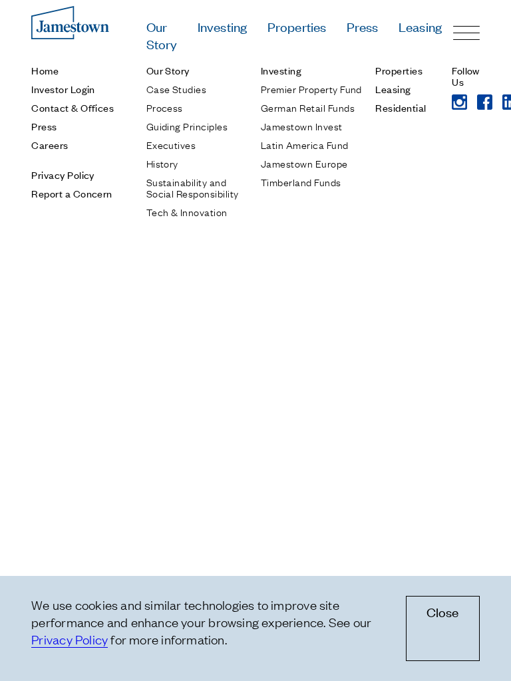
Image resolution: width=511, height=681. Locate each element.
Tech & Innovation (187, 211)
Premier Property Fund (311, 88)
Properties (297, 26)
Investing (223, 26)
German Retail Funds (308, 107)
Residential (400, 107)
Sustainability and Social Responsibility (192, 187)
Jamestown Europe (304, 163)
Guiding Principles (187, 125)
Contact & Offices (72, 107)
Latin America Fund (305, 144)
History (162, 163)
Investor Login (63, 89)
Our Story (162, 35)
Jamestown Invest (302, 125)
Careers (49, 145)
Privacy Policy (62, 175)
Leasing (420, 26)
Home (45, 70)
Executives (171, 144)
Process (164, 107)
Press (363, 26)
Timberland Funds (301, 181)
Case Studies (176, 88)
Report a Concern (71, 193)
